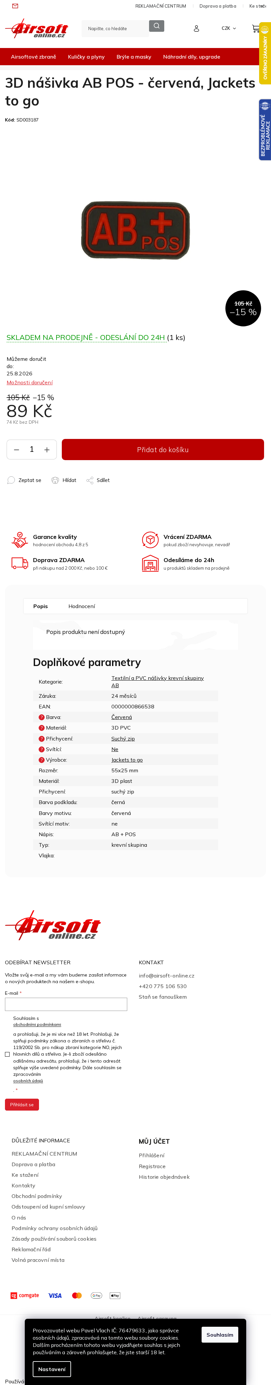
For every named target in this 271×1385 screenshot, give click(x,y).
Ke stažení (25, 1174)
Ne (114, 749)
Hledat (156, 26)
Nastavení (51, 1369)
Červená (121, 717)
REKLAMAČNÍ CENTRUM (161, 6)
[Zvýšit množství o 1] (47, 451)
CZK (226, 28)
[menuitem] (33, 56)
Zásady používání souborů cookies (54, 1238)
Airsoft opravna (157, 1318)
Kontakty (24, 1185)
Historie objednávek (164, 1176)
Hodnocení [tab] (81, 606)
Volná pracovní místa (38, 1260)
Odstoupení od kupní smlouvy (48, 1206)
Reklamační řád (31, 1249)
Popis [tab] (40, 606)
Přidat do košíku (163, 449)
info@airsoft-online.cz (166, 975)
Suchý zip (123, 738)
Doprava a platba (218, 6)
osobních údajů (28, 1080)
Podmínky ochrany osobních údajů (54, 1228)
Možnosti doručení (30, 382)
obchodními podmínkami (37, 1024)
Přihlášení (151, 1155)
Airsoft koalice (113, 1318)
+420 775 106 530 (163, 986)
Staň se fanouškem (163, 996)
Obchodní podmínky (37, 1196)
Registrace (152, 1166)
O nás (19, 1217)
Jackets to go (127, 759)
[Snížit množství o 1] (16, 451)
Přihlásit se (22, 1105)
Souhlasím (220, 1334)
